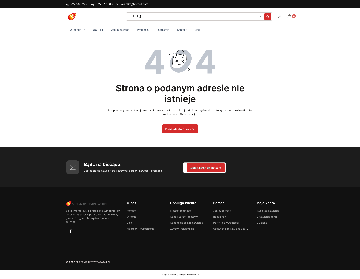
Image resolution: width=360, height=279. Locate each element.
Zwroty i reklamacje (182, 228)
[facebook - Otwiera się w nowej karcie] (70, 231)
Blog (129, 222)
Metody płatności (180, 210)
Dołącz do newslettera (205, 167)
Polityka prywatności (226, 222)
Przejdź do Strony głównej (180, 128)
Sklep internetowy (178, 274)
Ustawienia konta (267, 216)
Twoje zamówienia (267, 210)
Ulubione (261, 222)
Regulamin (219, 216)
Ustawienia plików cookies (229, 228)
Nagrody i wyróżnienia (140, 228)
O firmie (131, 216)
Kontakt (131, 210)
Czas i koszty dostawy (184, 216)
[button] (267, 16)
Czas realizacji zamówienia (186, 222)
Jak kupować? (222, 210)
